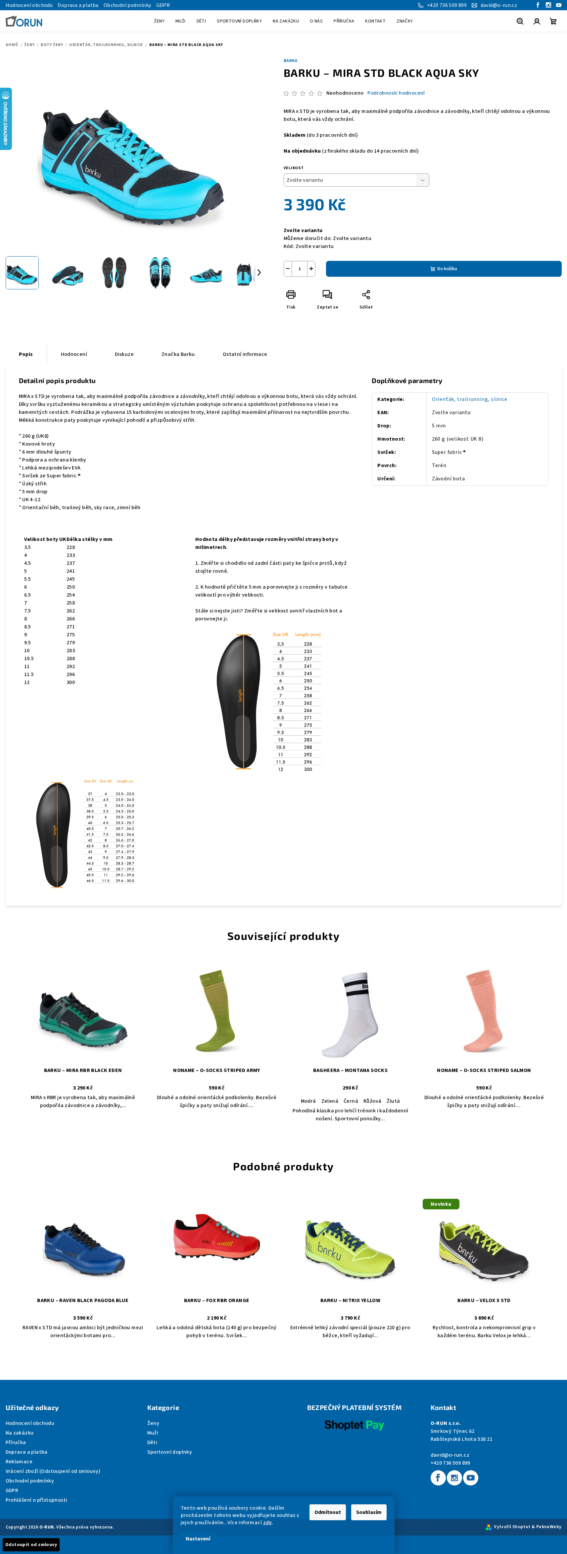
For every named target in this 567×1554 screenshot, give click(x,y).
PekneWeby (549, 1527)
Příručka (16, 1442)
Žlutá (393, 1101)
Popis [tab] (26, 354)
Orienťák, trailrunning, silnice (469, 399)
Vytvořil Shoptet (512, 1527)
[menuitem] (159, 21)
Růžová (372, 1101)
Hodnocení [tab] (74, 354)
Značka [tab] (178, 354)
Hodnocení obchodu (29, 5)
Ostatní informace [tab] (245, 354)
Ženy (153, 1423)
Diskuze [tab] (124, 354)
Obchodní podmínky (127, 5)
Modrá (308, 1101)
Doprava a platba (78, 5)
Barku (291, 61)
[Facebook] (438, 1477)
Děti (152, 1442)
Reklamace (19, 1461)
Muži (153, 1432)
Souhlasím (369, 1512)
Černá (351, 1101)
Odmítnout (327, 1512)
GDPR (163, 5)
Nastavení (198, 1538)
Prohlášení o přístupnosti (37, 1500)
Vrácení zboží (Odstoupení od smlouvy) (53, 1471)
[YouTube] (470, 1477)
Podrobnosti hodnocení (396, 93)
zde (267, 1522)
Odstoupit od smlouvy (31, 1544)
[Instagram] (454, 1477)
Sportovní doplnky (169, 1452)
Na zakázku (20, 1432)
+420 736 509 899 (450, 1463)
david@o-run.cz (450, 1455)
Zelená (329, 1101)
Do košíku (447, 269)
